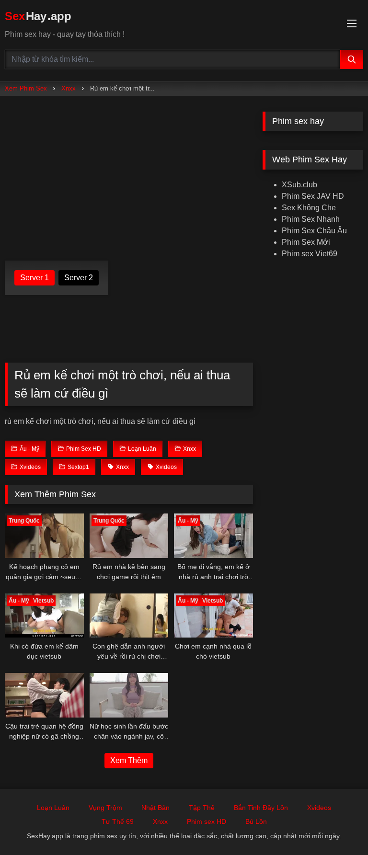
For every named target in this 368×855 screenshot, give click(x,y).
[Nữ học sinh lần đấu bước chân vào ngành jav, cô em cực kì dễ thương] (129, 695)
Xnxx (68, 88)
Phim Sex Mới (306, 242)
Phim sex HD (206, 821)
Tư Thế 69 (118, 821)
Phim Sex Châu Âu (314, 231)
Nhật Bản (155, 807)
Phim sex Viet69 (309, 254)
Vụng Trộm (105, 807)
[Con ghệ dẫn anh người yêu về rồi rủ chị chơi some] (129, 615)
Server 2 (78, 278)
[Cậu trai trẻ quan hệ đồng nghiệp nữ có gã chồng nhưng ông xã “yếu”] (44, 695)
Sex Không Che (309, 208)
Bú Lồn (256, 821)
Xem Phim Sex (26, 88)
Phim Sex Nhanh (311, 219)
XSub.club (299, 185)
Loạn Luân (53, 807)
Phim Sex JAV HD (313, 196)
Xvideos (319, 807)
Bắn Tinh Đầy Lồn (261, 807)
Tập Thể (202, 807)
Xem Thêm (129, 760)
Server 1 (34, 278)
